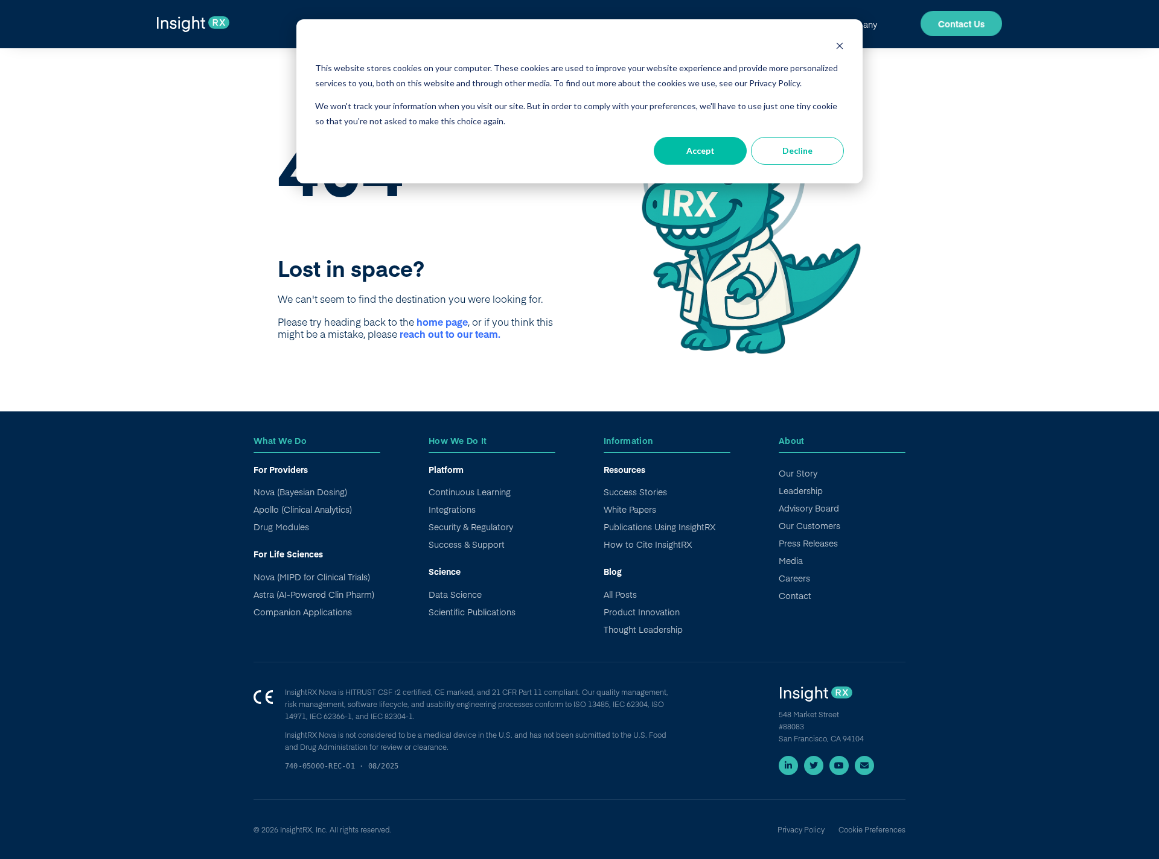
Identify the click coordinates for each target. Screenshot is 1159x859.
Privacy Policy (801, 829)
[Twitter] (813, 765)
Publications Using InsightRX (659, 527)
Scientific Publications (472, 612)
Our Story (798, 473)
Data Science (455, 594)
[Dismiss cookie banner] (839, 45)
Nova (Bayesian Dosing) (300, 492)
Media (791, 560)
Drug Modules (281, 527)
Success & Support (467, 544)
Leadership (801, 490)
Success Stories (635, 492)
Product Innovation (642, 612)
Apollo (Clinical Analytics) (303, 509)
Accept (700, 150)
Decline (797, 150)
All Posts (620, 594)
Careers (794, 578)
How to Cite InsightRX (648, 544)
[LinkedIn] (788, 765)
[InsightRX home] (815, 695)
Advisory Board (809, 508)
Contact (795, 595)
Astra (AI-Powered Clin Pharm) (314, 594)
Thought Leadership (643, 629)
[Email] (864, 765)
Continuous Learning (470, 492)
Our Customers (809, 525)
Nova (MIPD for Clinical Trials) (312, 577)
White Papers (630, 509)
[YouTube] (839, 765)
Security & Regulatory (471, 527)
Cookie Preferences (871, 829)
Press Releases (808, 543)
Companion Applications (303, 612)
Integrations (452, 509)
